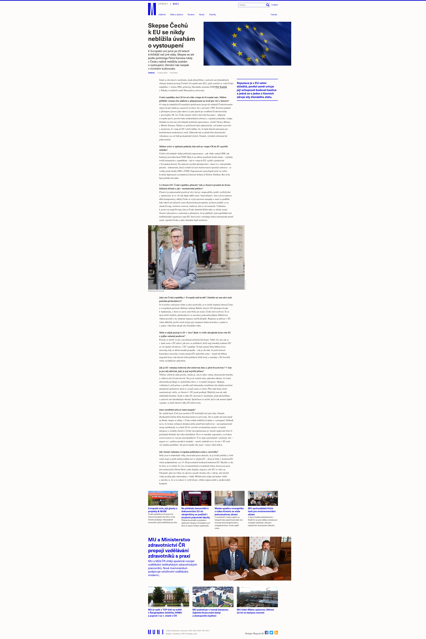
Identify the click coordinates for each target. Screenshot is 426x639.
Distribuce (176, 633)
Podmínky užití (191, 633)
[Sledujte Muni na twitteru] (271, 632)
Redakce (169, 633)
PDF (183, 633)
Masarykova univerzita (179, 630)
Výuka (201, 14)
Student (191, 14)
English (274, 4)
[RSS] (276, 632)
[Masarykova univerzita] (156, 632)
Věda (176, 14)
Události (162, 14)
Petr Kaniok (221, 86)
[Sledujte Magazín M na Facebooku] (266, 632)
